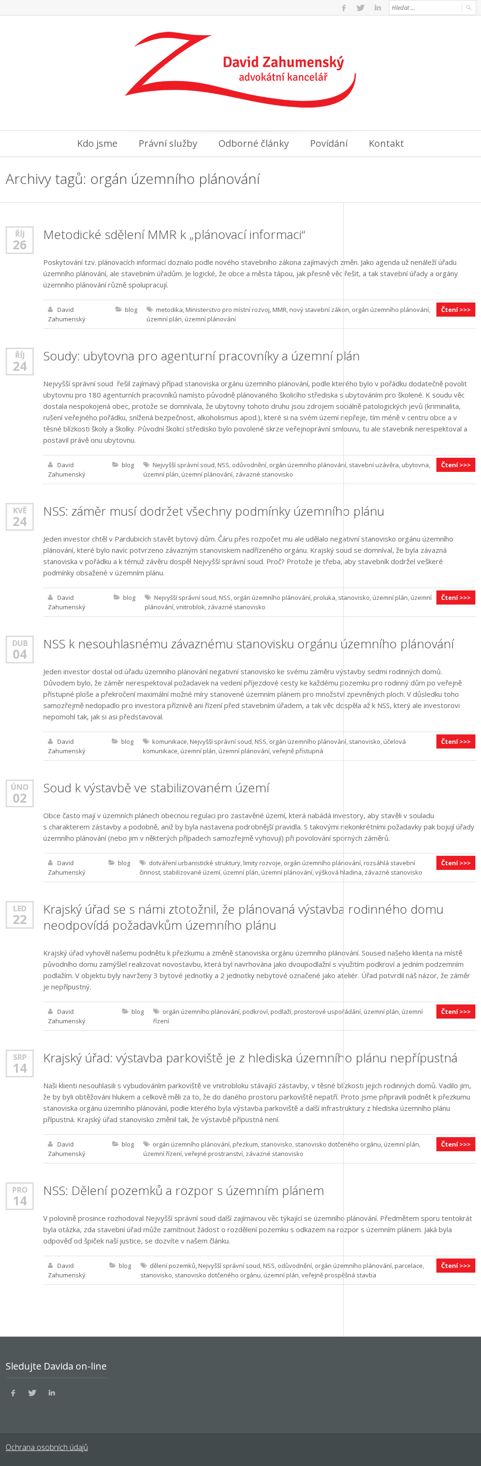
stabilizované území (191, 872)
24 (20, 366)
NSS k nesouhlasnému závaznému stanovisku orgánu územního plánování (248, 643)
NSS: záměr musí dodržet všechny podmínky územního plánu (213, 510)
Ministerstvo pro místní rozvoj (228, 309)
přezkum (245, 1144)
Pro (20, 1190)
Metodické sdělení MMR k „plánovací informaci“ (174, 234)
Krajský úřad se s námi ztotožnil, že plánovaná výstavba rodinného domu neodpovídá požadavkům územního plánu (243, 916)
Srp (20, 1057)
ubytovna (415, 465)
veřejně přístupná (297, 751)
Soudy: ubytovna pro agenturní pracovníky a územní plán (201, 355)
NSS (223, 465)
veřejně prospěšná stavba (339, 1275)
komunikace (169, 741)
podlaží (281, 1011)
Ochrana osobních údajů (47, 1447)
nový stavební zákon (319, 309)
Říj (20, 234)
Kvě (20, 510)
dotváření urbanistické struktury (194, 863)
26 (20, 245)
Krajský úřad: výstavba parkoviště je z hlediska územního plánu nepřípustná (250, 1057)
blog (131, 309)
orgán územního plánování (390, 309)
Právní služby (168, 143)
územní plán (164, 319)
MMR (279, 309)
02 (20, 798)
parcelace (409, 1265)
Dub (20, 643)
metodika (169, 309)
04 (20, 654)
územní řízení (162, 1153)
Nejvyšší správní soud (184, 465)
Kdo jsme (97, 143)
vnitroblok (190, 607)
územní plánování (210, 319)
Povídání (329, 143)
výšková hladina (338, 872)
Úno (20, 787)
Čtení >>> (456, 309)
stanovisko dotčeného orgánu (338, 1144)
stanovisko (354, 597)
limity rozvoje (262, 863)
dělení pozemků (172, 1265)
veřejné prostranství (214, 1153)
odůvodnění (249, 465)
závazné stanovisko (264, 474)
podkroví (255, 1011)
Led (19, 908)
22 (20, 919)
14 (20, 1068)
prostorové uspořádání (327, 1011)
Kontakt (386, 143)
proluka (324, 597)
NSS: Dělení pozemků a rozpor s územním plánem (183, 1190)
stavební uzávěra (374, 465)
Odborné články (253, 143)
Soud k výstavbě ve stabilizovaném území (156, 787)
